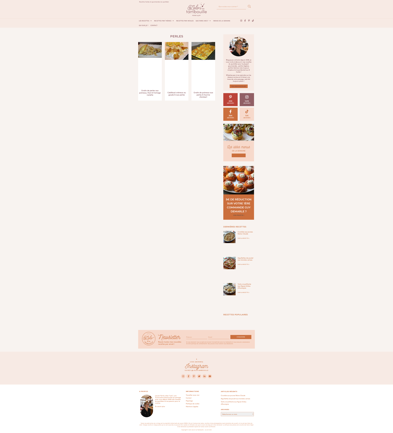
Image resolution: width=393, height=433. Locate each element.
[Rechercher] (249, 6)
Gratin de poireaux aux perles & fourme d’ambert (203, 94)
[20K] (230, 97)
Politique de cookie (192, 404)
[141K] (247, 97)
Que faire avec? (202, 21)
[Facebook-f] (245, 21)
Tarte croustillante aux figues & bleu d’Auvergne (244, 286)
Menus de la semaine (221, 21)
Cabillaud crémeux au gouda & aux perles (176, 93)
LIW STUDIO (209, 429)
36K (230, 116)
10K (246, 116)
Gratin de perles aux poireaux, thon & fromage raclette (150, 92)
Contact (154, 25)
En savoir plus (239, 86)
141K (247, 101)
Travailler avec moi (192, 395)
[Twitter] (199, 376)
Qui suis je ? (143, 25)
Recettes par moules (185, 21)
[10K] (247, 111)
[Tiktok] (253, 21)
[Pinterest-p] (249, 21)
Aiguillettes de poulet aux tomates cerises (245, 259)
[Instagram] (241, 21)
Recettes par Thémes (162, 21)
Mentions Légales (192, 406)
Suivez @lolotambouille (196, 370)
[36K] (230, 111)
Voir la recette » (244, 238)
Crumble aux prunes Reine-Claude (245, 233)
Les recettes (144, 21)
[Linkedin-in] (204, 376)
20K (230, 101)
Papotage (189, 401)
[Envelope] (210, 376)
